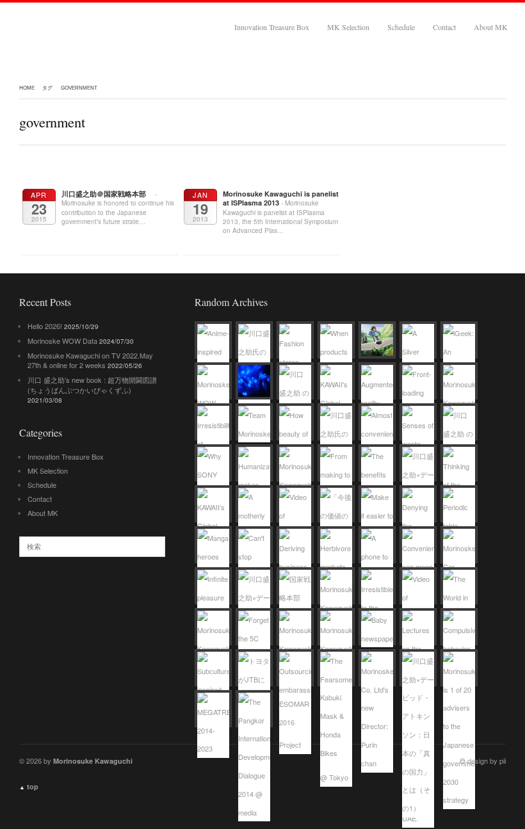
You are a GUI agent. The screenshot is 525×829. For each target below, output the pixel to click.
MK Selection (348, 27)
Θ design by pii (483, 760)
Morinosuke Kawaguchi (88, 26)
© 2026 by (76, 760)
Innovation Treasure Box (271, 27)
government (79, 88)
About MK (491, 27)
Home (27, 88)
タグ (47, 88)
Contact (444, 27)
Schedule (401, 27)
